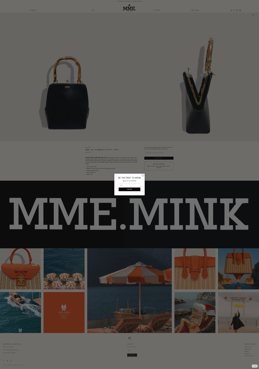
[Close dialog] (143, 175)
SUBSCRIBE (129, 189)
